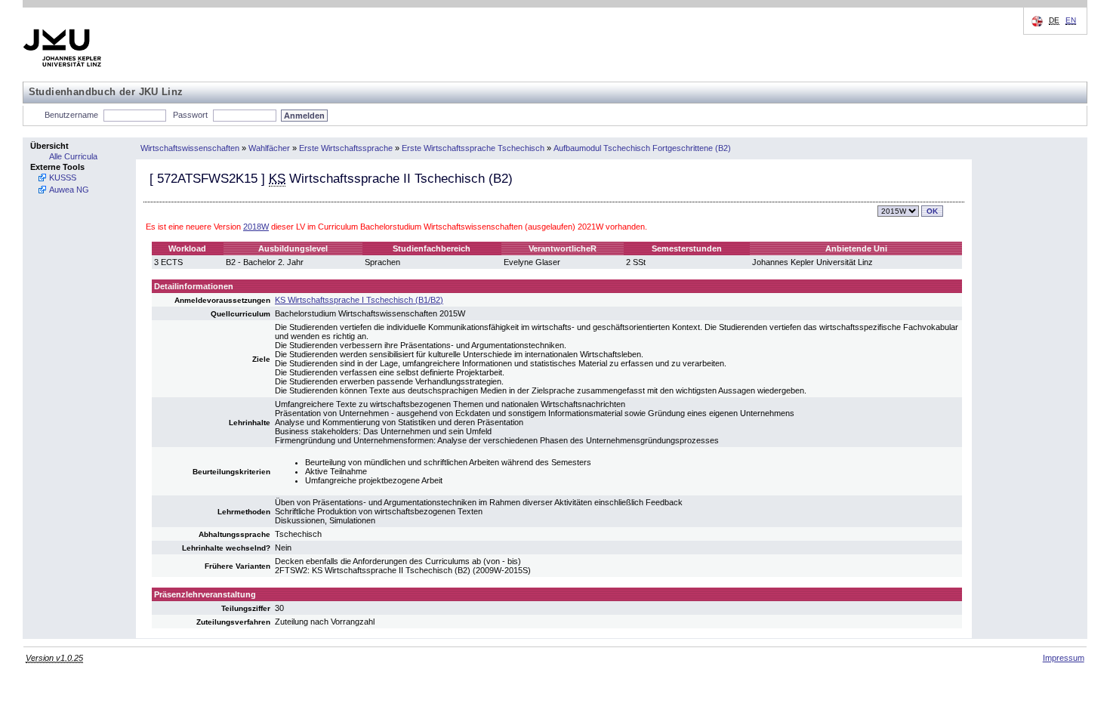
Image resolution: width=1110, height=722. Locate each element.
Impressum (1063, 657)
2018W (256, 226)
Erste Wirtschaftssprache (346, 148)
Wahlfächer (269, 148)
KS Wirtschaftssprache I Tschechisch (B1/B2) (359, 299)
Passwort (190, 114)
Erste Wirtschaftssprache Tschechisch (473, 148)
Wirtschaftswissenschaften (189, 148)
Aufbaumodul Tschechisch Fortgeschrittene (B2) (642, 148)
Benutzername (71, 114)
